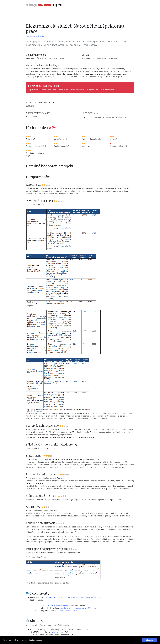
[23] (63, 332)
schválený (55, 632)
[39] (61, 280)
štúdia (37, 605)
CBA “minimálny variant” (59, 605)
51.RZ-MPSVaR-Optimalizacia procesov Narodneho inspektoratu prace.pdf (71, 597)
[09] (63, 569)
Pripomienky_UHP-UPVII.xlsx (66, 611)
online (37, 603)
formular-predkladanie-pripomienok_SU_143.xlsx (78, 608)
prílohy (42, 605)
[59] (63, 229)
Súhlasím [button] (149, 640)
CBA (47, 605)
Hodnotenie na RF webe (35, 36)
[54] (58, 385)
